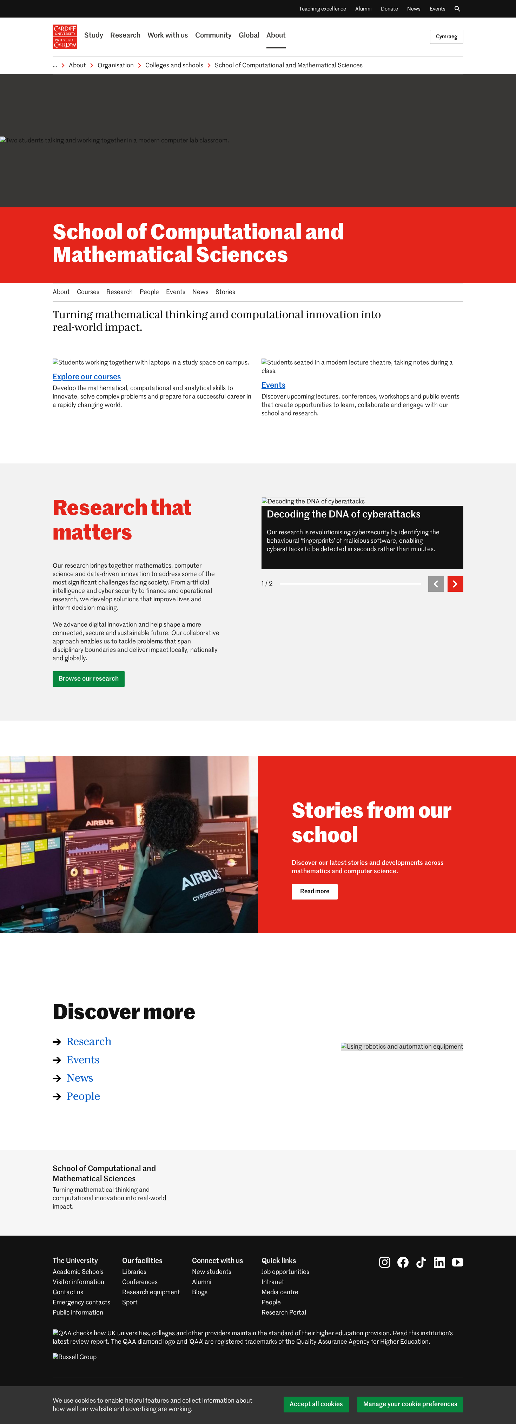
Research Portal (284, 1313)
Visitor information (78, 1282)
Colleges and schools (174, 65)
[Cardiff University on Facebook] (403, 1262)
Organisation (116, 65)
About (276, 35)
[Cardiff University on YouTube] (457, 1262)
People (149, 292)
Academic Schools (78, 1272)
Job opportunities (285, 1272)
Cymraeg (446, 36)
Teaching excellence (322, 9)
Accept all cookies (316, 1404)
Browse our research (89, 679)
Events (437, 9)
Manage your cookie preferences (410, 1404)
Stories (225, 292)
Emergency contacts (81, 1302)
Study (93, 35)
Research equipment (151, 1292)
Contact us (68, 1292)
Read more (314, 892)
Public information (78, 1313)
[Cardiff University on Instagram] (384, 1262)
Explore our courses (87, 377)
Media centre (280, 1292)
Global (249, 35)
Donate (389, 9)
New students (211, 1272)
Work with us (167, 35)
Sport (130, 1302)
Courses (88, 292)
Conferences (140, 1282)
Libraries (134, 1272)
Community (213, 35)
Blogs (199, 1292)
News (414, 9)
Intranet (273, 1282)
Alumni (363, 9)
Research (125, 35)
